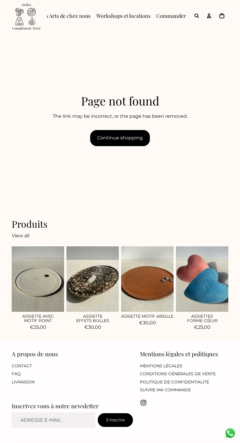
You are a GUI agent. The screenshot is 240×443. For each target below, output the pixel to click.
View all (20, 236)
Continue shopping (120, 138)
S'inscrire (115, 419)
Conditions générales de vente (178, 373)
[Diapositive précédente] (127, 279)
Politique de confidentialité (174, 381)
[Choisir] (219, 302)
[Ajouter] (55, 302)
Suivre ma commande (165, 389)
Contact (22, 365)
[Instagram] (143, 402)
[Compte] (209, 15)
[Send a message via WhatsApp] (230, 433)
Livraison (23, 381)
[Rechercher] (196, 15)
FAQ (16, 373)
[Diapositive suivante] (167, 279)
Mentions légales (161, 365)
